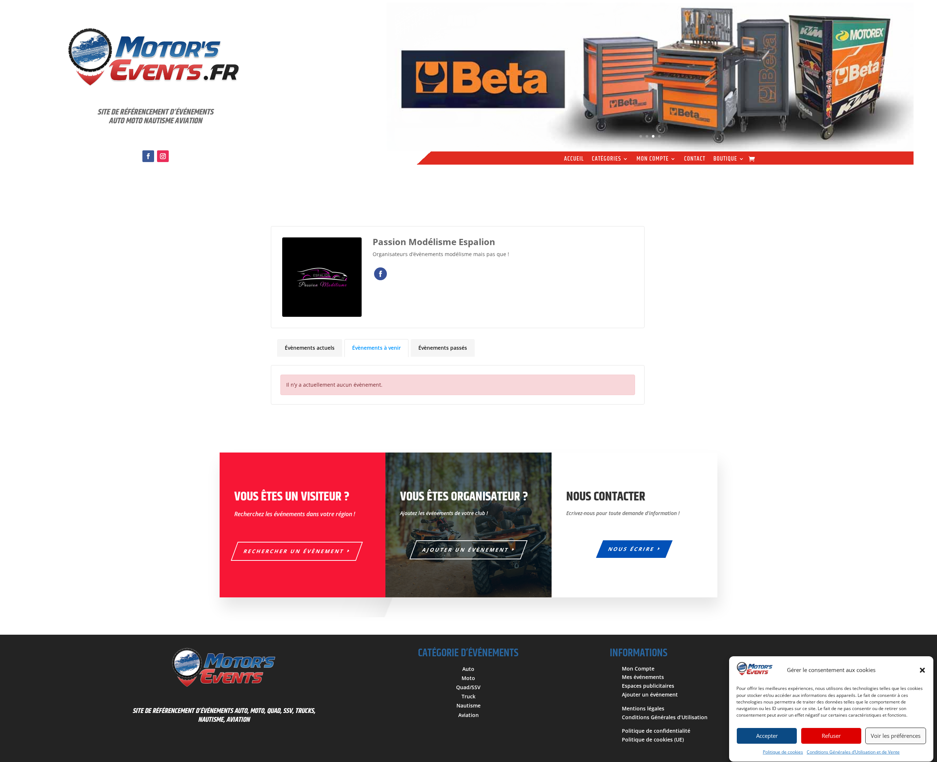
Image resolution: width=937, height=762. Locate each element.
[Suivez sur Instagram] (163, 156)
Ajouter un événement (650, 694)
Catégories (606, 160)
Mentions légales (643, 708)
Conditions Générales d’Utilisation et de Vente (853, 752)
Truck (468, 696)
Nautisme (468, 705)
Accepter (767, 736)
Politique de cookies (783, 752)
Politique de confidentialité (656, 730)
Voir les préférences (896, 736)
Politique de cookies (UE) (653, 739)
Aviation (468, 715)
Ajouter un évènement (465, 549)
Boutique (725, 160)
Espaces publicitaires (648, 685)
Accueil (574, 160)
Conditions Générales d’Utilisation (665, 717)
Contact (694, 160)
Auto (468, 668)
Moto (468, 678)
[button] (922, 670)
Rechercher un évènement (294, 551)
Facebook (380, 273)
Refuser (831, 736)
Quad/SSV (468, 687)
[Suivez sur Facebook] (148, 156)
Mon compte (653, 160)
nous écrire (631, 548)
